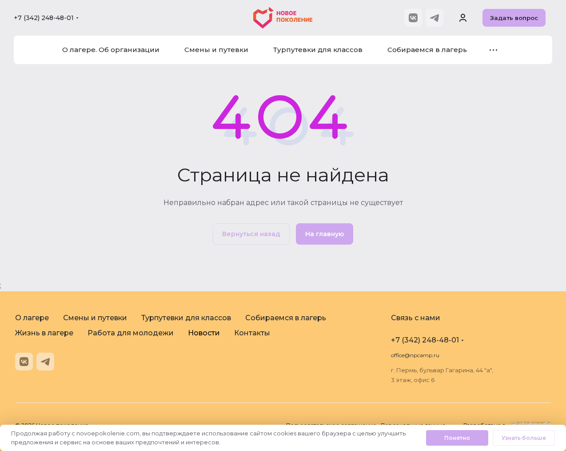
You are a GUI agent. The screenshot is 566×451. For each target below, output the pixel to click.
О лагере (32, 318)
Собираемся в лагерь (285, 318)
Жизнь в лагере (44, 333)
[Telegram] (434, 18)
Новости (204, 333)
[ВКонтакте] (413, 18)
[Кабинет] (463, 17)
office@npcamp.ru (415, 355)
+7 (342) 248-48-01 (44, 18)
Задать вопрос (514, 17)
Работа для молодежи (131, 333)
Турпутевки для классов (186, 318)
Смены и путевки (95, 318)
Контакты (252, 333)
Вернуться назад (251, 234)
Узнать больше (524, 438)
